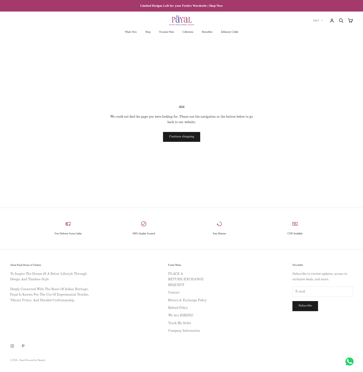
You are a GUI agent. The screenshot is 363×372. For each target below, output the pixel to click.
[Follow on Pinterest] (23, 346)
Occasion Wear (166, 31)
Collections (187, 31)
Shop (148, 31)
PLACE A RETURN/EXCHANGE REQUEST (186, 279)
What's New (131, 31)
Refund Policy (178, 308)
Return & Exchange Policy (187, 300)
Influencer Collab (229, 31)
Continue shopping (181, 136)
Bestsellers (207, 31)
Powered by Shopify (35, 360)
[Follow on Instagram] (12, 346)
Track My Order (179, 323)
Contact (174, 292)
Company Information (184, 331)
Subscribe (305, 305)
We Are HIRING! (180, 315)
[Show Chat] (350, 361)
